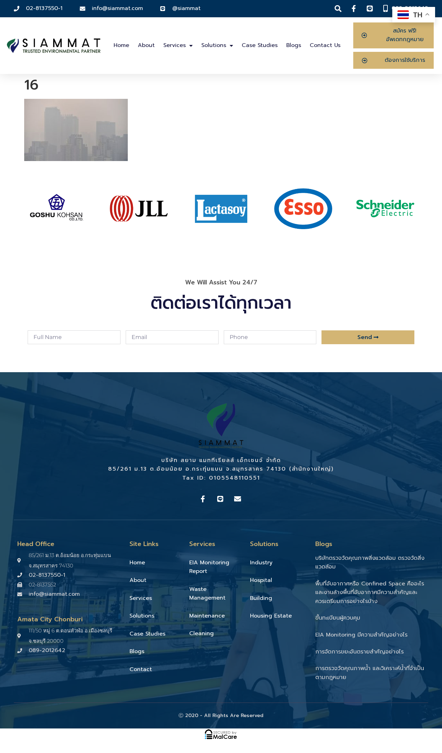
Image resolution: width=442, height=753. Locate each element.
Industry (261, 562)
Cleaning (201, 633)
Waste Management (207, 593)
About (146, 45)
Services (174, 45)
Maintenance (207, 616)
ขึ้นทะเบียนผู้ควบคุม (337, 618)
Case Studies (260, 45)
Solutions (213, 45)
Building (261, 598)
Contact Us (325, 45)
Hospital (261, 580)
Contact (140, 669)
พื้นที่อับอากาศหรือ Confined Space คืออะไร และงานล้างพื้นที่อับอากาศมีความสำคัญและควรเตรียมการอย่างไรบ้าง (369, 592)
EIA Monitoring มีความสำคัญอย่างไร (361, 635)
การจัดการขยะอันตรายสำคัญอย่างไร (359, 652)
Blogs (293, 45)
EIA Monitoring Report (209, 567)
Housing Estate (271, 616)
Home (121, 45)
